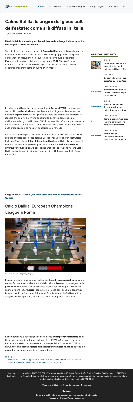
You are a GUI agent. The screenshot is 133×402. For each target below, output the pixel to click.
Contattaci (86, 385)
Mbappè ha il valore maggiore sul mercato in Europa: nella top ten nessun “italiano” (45, 359)
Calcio (41, 6)
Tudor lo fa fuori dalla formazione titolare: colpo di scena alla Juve (115, 107)
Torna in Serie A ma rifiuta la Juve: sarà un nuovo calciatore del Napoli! (116, 122)
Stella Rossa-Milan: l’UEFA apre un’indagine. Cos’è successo (34, 362)
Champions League (76, 6)
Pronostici (113, 6)
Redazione (53, 398)
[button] (124, 6)
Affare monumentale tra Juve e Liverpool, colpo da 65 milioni (115, 92)
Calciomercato (55, 6)
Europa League (96, 6)
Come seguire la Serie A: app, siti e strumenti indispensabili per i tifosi (115, 66)
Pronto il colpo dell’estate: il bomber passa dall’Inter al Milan (115, 136)
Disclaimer (79, 398)
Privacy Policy (66, 398)
